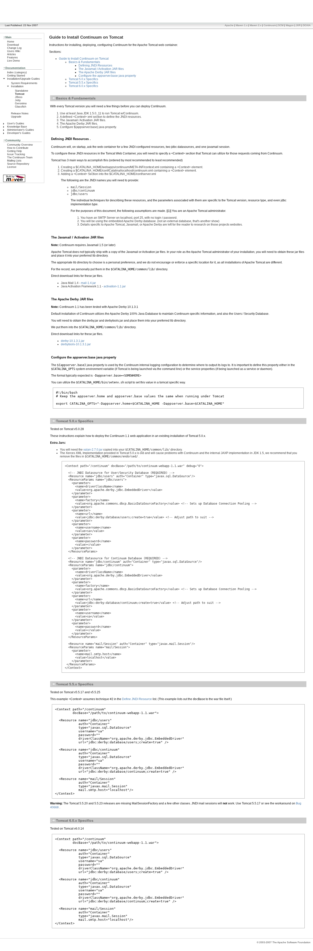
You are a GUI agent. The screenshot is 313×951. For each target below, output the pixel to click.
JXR (298, 25)
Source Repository (18, 163)
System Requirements (24, 83)
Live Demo (13, 60)
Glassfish (20, 106)
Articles (11, 54)
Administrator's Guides (20, 129)
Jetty (18, 100)
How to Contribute (17, 147)
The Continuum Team (20, 157)
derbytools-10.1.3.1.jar (76, 344)
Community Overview (20, 144)
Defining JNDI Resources (95, 65)
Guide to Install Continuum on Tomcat (84, 58)
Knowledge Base (17, 126)
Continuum (270, 25)
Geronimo (21, 103)
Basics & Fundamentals (84, 62)
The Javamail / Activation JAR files (101, 69)
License (11, 166)
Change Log (14, 47)
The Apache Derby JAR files (97, 72)
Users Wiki (13, 51)
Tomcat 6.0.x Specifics (83, 86)
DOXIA (307, 25)
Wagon (290, 25)
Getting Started (16, 75)
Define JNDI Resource (137, 699)
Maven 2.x (255, 25)
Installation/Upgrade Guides (23, 78)
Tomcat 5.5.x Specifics (83, 82)
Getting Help (14, 151)
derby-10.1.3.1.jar (72, 341)
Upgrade (16, 116)
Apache (229, 25)
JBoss (18, 97)
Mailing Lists (14, 160)
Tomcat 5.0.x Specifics (83, 79)
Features (12, 57)
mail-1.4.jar (88, 283)
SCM (280, 25)
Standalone (21, 90)
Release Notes (20, 113)
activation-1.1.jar (115, 286)
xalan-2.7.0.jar (92, 449)
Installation (17, 86)
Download (13, 44)
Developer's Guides (19, 132)
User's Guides (15, 123)
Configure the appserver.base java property (107, 75)
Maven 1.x (241, 25)
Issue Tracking (16, 154)
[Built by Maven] (14, 182)
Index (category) (17, 72)
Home (10, 41)
